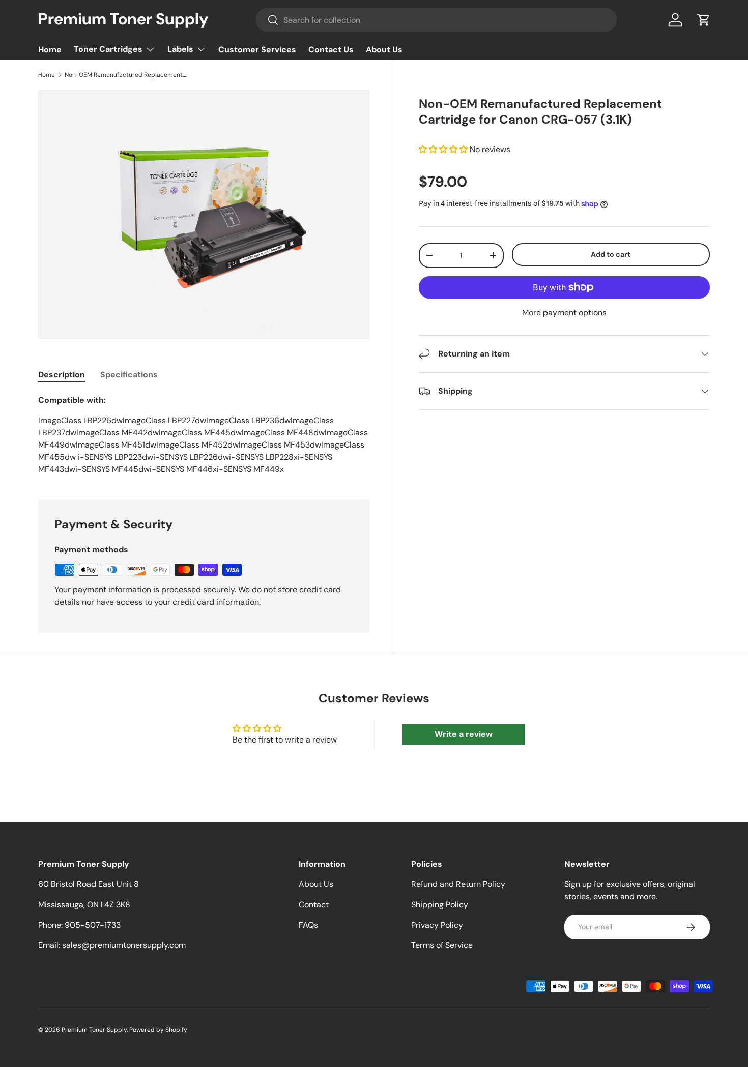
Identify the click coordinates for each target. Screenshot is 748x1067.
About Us (384, 49)
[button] (704, 20)
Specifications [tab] (129, 374)
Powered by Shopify (158, 1030)
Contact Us (331, 49)
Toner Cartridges (108, 49)
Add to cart (610, 254)
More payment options (564, 312)
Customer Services (257, 49)
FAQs (308, 925)
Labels (180, 49)
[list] (204, 214)
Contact (314, 904)
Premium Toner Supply (94, 1030)
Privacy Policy (437, 925)
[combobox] (436, 20)
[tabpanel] (203, 435)
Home (50, 49)
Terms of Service (442, 945)
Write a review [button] (464, 734)
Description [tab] (61, 374)
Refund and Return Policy (458, 884)
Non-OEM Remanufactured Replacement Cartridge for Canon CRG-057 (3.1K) (126, 75)
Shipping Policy (439, 904)
